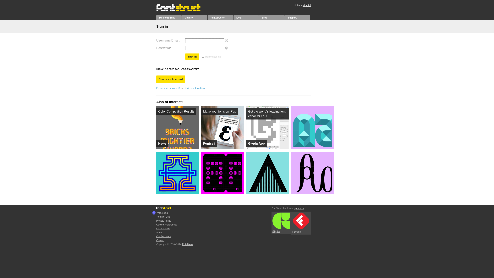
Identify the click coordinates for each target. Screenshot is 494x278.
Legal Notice (163, 228)
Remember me (213, 56)
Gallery (189, 17)
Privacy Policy (163, 221)
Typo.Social (162, 213)
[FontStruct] (182, 10)
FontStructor (218, 17)
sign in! (307, 5)
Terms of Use (163, 216)
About (159, 232)
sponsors (299, 208)
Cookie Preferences (166, 224)
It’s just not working (195, 88)
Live (238, 17)
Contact (160, 240)
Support (292, 17)
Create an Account (171, 79)
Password (163, 48)
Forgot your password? (168, 88)
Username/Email (167, 40)
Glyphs (276, 231)
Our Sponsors (163, 236)
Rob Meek (187, 244)
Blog (264, 17)
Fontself (296, 232)
